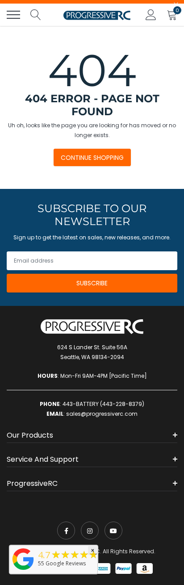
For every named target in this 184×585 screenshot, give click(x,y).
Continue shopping (92, 157)
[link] (66, 530)
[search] (35, 15)
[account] (151, 14)
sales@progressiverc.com (102, 414)
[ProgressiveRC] (23, 570)
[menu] (13, 14)
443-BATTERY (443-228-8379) (103, 404)
